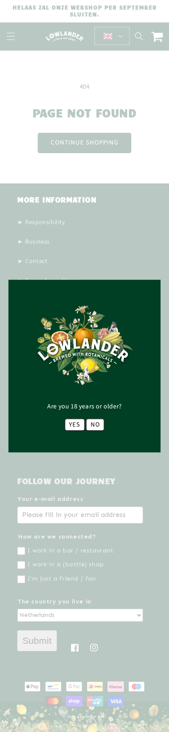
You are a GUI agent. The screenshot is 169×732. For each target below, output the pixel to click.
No (95, 424)
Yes (74, 424)
